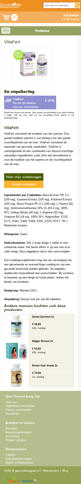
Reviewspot (29, 480)
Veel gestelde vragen (19, 458)
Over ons (11, 402)
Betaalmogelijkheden (19, 432)
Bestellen (11, 428)
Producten (42, 31)
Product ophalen (16, 440)
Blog (65, 470)
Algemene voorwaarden (20, 405)
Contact (10, 454)
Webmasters (51, 470)
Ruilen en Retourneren (19, 462)
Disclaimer (12, 413)
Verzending (12, 436)
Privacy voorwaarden (19, 409)
